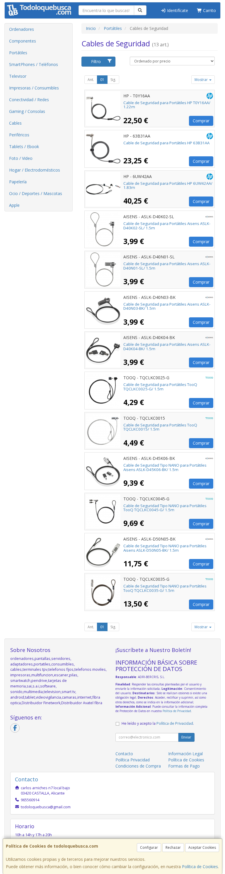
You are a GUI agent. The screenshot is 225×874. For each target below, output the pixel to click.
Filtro (96, 61)
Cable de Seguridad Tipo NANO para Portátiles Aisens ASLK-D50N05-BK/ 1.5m (165, 548)
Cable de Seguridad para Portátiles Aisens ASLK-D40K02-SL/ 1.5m (166, 226)
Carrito (209, 10)
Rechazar (173, 847)
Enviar (186, 737)
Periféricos (19, 135)
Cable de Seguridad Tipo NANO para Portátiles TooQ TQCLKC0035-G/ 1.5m (165, 588)
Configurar (149, 847)
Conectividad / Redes (29, 99)
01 (102, 79)
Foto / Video (21, 158)
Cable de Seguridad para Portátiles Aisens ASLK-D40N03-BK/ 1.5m (166, 306)
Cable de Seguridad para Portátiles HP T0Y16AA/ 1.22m (166, 105)
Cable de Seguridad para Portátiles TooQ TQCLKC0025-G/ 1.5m (160, 387)
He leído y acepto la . (158, 723)
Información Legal (185, 753)
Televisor (17, 76)
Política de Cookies (200, 866)
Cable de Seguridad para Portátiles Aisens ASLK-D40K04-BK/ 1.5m (166, 346)
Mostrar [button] (202, 79)
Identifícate (177, 10)
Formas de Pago (184, 766)
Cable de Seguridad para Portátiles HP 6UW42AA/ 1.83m (167, 185)
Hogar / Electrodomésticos (34, 170)
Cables (15, 123)
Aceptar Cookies (202, 847)
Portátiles (18, 52)
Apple (14, 205)
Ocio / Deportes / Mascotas (35, 193)
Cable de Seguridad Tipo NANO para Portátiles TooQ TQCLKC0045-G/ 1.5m (165, 508)
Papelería (18, 181)
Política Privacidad (132, 760)
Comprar (201, 120)
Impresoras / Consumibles (34, 88)
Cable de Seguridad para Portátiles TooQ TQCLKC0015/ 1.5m (160, 427)
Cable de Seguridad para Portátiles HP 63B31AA (166, 142)
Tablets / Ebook (24, 146)
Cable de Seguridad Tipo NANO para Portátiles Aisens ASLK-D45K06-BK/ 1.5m (165, 467)
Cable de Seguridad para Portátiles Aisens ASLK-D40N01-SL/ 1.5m (166, 266)
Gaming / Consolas (27, 111)
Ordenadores (21, 29)
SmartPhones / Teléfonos (33, 64)
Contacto (124, 753)
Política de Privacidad (177, 711)
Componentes (22, 41)
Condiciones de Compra (138, 766)
